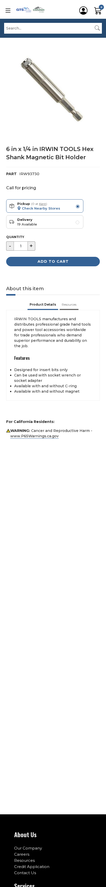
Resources (24, 860)
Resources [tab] (69, 304)
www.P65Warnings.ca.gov (34, 436)
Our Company (28, 848)
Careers (21, 854)
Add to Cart (53, 261)
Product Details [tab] (43, 304)
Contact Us (25, 872)
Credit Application (31, 866)
